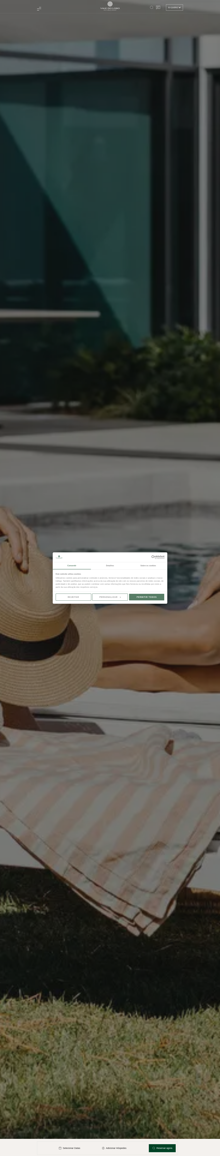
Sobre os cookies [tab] (148, 565)
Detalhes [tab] (110, 565)
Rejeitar (73, 597)
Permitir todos (147, 597)
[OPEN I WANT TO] (179, 7)
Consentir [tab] (71, 565)
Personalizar (108, 597)
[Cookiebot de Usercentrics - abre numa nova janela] (153, 557)
